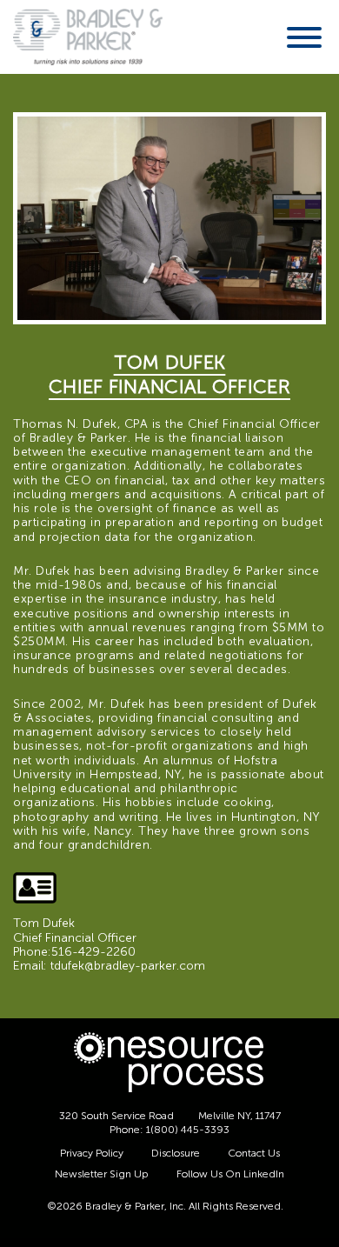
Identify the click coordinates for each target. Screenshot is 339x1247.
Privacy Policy (91, 1153)
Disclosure (175, 1153)
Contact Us (254, 1153)
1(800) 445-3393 (187, 1130)
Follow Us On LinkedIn (230, 1174)
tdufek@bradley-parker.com (127, 965)
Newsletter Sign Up (102, 1174)
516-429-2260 (93, 951)
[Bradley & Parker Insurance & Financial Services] (88, 36)
